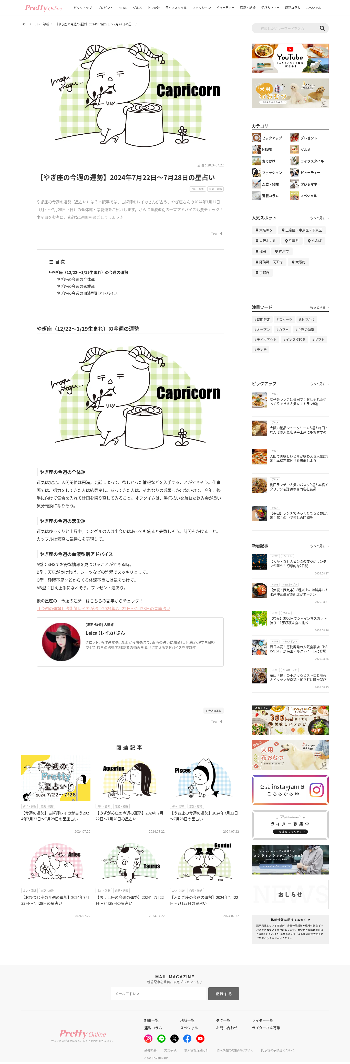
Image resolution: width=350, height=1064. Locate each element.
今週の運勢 (214, 711)
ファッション (201, 7)
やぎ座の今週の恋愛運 (75, 286)
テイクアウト (267, 339)
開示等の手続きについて (278, 1050)
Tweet (216, 233)
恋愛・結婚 (247, 7)
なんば (317, 240)
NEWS (122, 7)
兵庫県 (294, 240)
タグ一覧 (223, 1020)
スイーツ (285, 319)
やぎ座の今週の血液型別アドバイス (87, 293)
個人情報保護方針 (196, 1050)
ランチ (262, 349)
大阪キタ (266, 229)
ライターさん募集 (266, 1027)
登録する (224, 994)
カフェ (284, 329)
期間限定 (263, 319)
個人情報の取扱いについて (235, 1050)
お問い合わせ (227, 1027)
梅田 (262, 251)
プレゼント (105, 7)
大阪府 (300, 261)
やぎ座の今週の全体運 (75, 279)
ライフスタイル (176, 7)
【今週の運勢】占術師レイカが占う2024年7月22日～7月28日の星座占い (103, 608)
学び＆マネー (270, 7)
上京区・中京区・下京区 (303, 229)
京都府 (264, 272)
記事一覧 (151, 1020)
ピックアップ (83, 7)
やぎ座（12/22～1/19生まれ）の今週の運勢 (89, 272)
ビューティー (225, 7)
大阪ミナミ (267, 240)
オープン (263, 329)
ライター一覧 (262, 1020)
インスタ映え (296, 339)
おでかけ (154, 7)
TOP (24, 24)
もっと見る (317, 218)
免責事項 (170, 1050)
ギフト (320, 339)
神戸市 (284, 251)
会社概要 (150, 1050)
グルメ (137, 7)
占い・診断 (41, 24)
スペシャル (313, 7)
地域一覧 (187, 1020)
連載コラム (292, 7)
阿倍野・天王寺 (271, 261)
